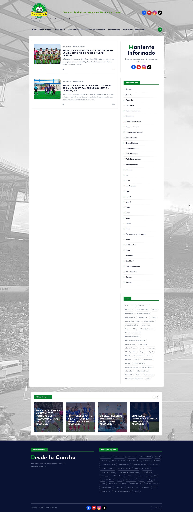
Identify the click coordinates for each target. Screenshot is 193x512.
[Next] (157, 396)
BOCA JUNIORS (143, 310)
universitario (149, 375)
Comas (154, 317)
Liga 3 (128, 202)
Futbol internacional (75, 29)
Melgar (128, 359)
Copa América (149, 321)
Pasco (128, 229)
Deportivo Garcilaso (132, 336)
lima (149, 356)
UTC (149, 379)
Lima (128, 207)
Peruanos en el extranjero (95, 29)
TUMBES (129, 375)
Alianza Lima (130, 306)
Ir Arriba (157, 507)
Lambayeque (131, 186)
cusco (128, 333)
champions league (144, 313)
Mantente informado (141, 50)
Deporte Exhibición (133, 127)
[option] (48, 417)
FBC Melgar (143, 344)
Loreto (128, 223)
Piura (128, 239)
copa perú (146, 325)
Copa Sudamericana (133, 121)
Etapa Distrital (131, 138)
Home (34, 29)
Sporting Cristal (143, 371)
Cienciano (143, 317)
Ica (127, 175)
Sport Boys (129, 371)
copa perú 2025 (131, 329)
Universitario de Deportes (134, 379)
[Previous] (154, 396)
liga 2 (151, 352)
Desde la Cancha (53, 458)
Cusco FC (138, 333)
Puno (128, 250)
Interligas (152, 348)
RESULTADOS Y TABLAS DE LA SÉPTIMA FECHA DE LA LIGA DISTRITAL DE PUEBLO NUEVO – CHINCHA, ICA (87, 88)
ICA (142, 348)
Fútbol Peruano (131, 348)
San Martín (130, 256)
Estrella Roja (130, 344)
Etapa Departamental (134, 132)
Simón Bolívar (147, 367)
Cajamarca (130, 105)
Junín (128, 180)
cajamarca (129, 313)
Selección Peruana (133, 266)
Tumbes (129, 277)
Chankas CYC (130, 317)
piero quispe (148, 359)
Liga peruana (139, 356)
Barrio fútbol (128, 29)
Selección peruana (132, 367)
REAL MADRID (140, 363)
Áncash (128, 89)
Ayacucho (129, 100)
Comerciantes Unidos (133, 321)
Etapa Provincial (132, 148)
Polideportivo (140, 29)
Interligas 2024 (131, 352)
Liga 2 (128, 197)
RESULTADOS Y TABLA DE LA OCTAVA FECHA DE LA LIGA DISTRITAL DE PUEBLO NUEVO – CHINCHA (88, 53)
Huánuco (129, 170)
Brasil (155, 310)
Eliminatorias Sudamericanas (135, 340)
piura (128, 363)
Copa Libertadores (133, 111)
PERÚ (138, 359)
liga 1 (142, 352)
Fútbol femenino (114, 29)
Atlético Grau (144, 306)
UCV (138, 375)
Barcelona (129, 310)
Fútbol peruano (45, 29)
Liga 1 (128, 191)
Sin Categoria (131, 272)
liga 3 (128, 356)
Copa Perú (59, 29)
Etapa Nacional (132, 143)
